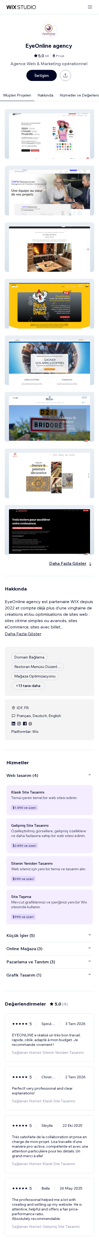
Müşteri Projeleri (17, 95)
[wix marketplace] (21, 7)
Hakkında (45, 95)
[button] (49, 134)
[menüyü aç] (90, 7)
